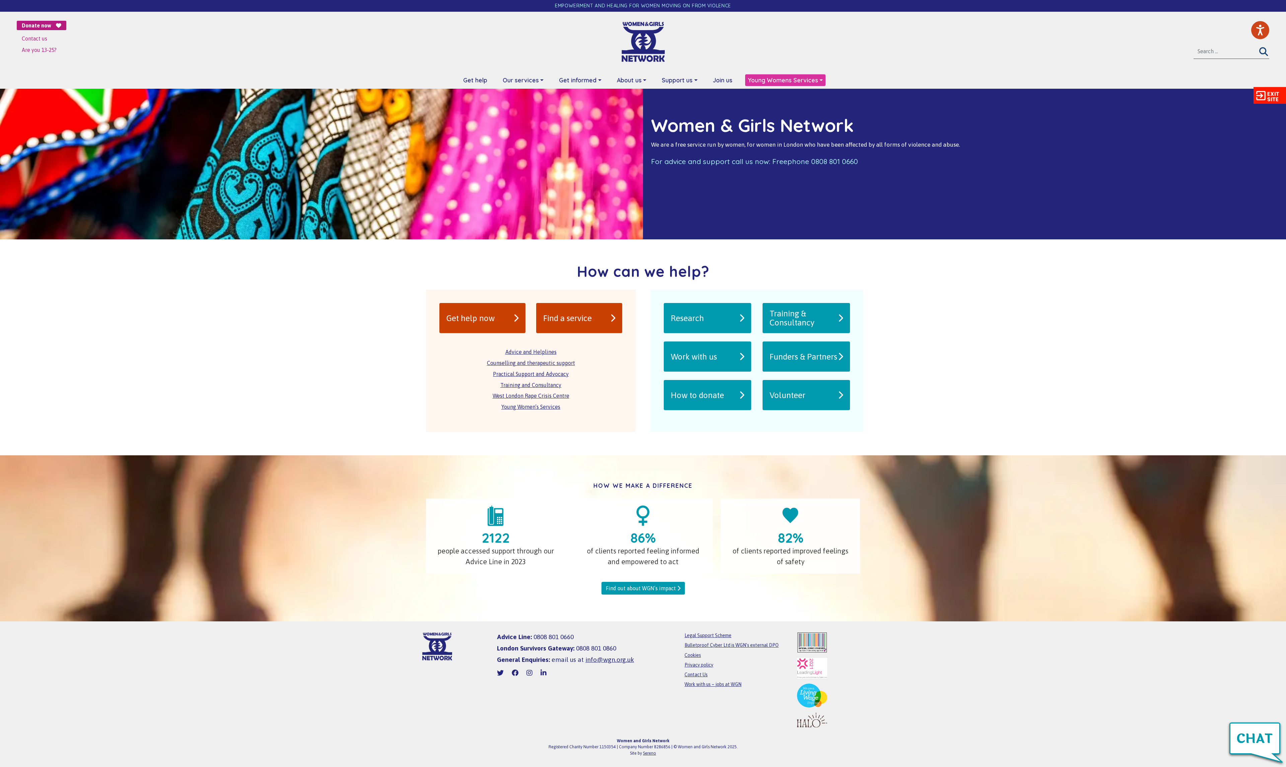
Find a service (567, 318)
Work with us (694, 356)
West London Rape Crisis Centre (531, 396)
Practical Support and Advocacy (531, 374)
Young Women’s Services (530, 407)
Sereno (649, 753)
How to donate (697, 395)
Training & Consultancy (792, 318)
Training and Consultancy (530, 385)
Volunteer (787, 395)
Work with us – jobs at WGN (713, 684)
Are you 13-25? (39, 50)
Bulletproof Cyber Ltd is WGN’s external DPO (732, 645)
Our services (521, 80)
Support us (677, 80)
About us (629, 80)
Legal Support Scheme (708, 635)
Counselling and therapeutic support (531, 363)
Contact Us (696, 674)
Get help (475, 80)
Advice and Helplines (531, 352)
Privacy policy (699, 665)
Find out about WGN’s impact (641, 588)
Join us (722, 80)
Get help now (470, 318)
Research (687, 318)
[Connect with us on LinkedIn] (544, 673)
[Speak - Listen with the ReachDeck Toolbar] (1260, 30)
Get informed (577, 80)
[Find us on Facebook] (515, 673)
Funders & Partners (803, 356)
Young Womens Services (783, 80)
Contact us (34, 38)
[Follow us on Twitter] (500, 673)
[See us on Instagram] (529, 673)
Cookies (693, 655)
